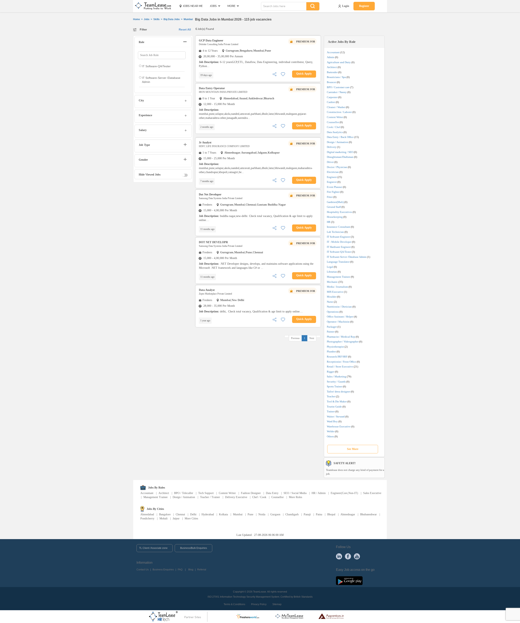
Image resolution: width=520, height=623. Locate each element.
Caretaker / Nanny (337, 92)
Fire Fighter (333, 191)
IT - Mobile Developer (339, 241)
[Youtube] (357, 556)
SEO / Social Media (295, 493)
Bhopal (331, 514)
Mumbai (238, 514)
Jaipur (176, 518)
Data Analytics (335, 132)
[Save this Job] (283, 73)
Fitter (330, 196)
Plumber (331, 351)
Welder (331, 431)
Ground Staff (334, 206)
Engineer (332, 177)
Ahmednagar (347, 514)
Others (330, 436)
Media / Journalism (337, 286)
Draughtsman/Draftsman (340, 156)
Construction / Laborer (339, 112)
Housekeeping (335, 216)
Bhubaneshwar (368, 514)
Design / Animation (337, 142)
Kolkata (223, 514)
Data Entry (272, 493)
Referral (201, 569)
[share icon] (274, 73)
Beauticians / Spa (336, 77)
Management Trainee (338, 276)
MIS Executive (335, 291)
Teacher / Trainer (210, 497)
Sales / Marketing (336, 376)
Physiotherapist (335, 346)
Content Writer (335, 117)
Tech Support (206, 493)
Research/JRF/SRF (337, 356)
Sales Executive (372, 493)
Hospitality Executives (339, 211)
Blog (190, 569)
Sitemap (277, 604)
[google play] (349, 580)
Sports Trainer (334, 386)
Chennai (180, 514)
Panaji (307, 514)
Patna (319, 514)
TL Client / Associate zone (153, 548)
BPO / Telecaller (183, 493)
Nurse (330, 301)
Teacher (331, 396)
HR (328, 221)
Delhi (193, 514)
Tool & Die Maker (337, 401)
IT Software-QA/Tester (339, 251)
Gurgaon (275, 514)
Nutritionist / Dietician (339, 306)
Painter (331, 331)
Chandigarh (292, 514)
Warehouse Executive (339, 426)
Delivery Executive (236, 497)
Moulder (331, 296)
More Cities (191, 518)
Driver (330, 162)
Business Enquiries (163, 569)
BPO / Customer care (338, 87)
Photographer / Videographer (343, 341)
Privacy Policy (258, 604)
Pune (250, 514)
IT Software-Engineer (338, 236)
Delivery (331, 146)
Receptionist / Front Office (341, 361)
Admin (330, 57)
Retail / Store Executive (340, 366)
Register (364, 6)
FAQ (180, 569)
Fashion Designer (251, 493)
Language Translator (338, 261)
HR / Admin (319, 493)
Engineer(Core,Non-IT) (344, 493)
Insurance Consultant (338, 226)
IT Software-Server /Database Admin (346, 256)
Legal (330, 266)
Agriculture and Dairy (339, 62)
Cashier (331, 102)
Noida (261, 514)
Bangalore (165, 514)
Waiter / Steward (336, 416)
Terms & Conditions (234, 604)
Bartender (332, 72)
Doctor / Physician (337, 167)
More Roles (295, 497)
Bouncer (331, 82)
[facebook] (348, 556)
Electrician (333, 171)
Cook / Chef (333, 127)
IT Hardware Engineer (339, 246)
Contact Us (142, 569)
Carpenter (332, 97)
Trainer (331, 411)
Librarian (332, 271)
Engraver (332, 181)
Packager (332, 326)
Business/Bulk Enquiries (193, 548)
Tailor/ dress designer (338, 391)
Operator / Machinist (338, 321)
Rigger (330, 371)
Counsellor (333, 122)
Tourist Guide (334, 406)
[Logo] (151, 6)
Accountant (333, 52)
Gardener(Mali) (335, 202)
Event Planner (334, 187)
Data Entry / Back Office (340, 137)
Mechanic (332, 281)
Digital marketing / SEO (340, 152)
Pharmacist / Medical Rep (341, 336)
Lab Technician (335, 231)
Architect (332, 67)
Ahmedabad (147, 514)
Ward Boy (332, 421)
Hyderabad (208, 514)
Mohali (163, 518)
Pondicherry (147, 518)
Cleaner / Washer (336, 107)
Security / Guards (336, 381)
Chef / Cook (259, 497)
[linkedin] (339, 556)
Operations (333, 311)
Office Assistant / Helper (340, 316)
